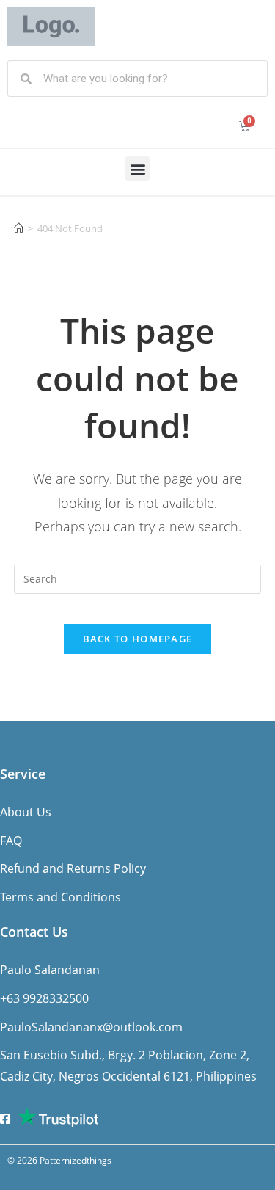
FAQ (11, 840)
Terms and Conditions (60, 897)
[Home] (18, 228)
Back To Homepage (138, 638)
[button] (137, 168)
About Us (25, 812)
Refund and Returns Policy (73, 868)
